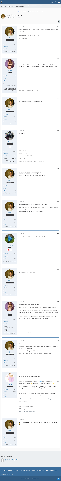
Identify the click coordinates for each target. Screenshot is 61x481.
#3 (58, 98)
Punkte (4, 44)
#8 (58, 269)
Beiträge (5, 48)
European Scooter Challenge (44, 399)
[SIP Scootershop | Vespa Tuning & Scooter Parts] (30, 11)
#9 (58, 301)
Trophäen (5, 46)
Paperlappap (7, 460)
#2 (58, 59)
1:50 (40, 381)
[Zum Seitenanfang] (58, 479)
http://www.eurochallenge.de (26, 411)
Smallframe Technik (9, 462)
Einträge (5, 396)
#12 (58, 419)
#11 (58, 373)
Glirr (9, 17)
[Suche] (51, 1)
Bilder (4, 49)
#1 (58, 26)
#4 (58, 130)
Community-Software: (30, 478)
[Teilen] (59, 21)
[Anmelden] (55, 2)
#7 (58, 233)
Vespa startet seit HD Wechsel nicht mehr (15, 459)
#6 (58, 201)
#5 (58, 169)
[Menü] (59, 1)
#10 (58, 340)
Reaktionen (5, 43)
